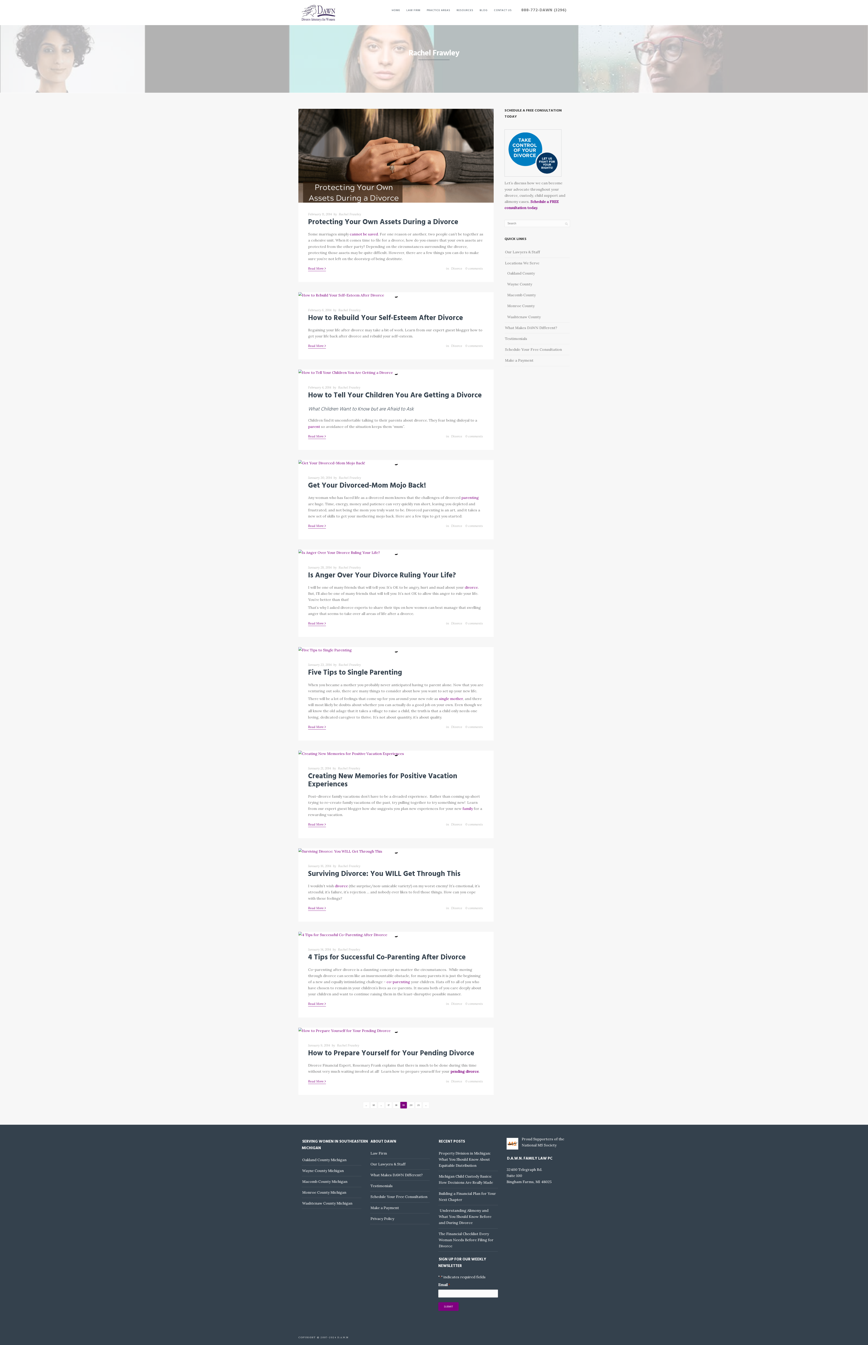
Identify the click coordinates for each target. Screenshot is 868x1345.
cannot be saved (364, 234)
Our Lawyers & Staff (522, 252)
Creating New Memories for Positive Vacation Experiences (382, 780)
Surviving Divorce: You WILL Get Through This (384, 874)
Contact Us (503, 10)
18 (396, 1105)
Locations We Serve (522, 263)
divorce (471, 587)
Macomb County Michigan (324, 1181)
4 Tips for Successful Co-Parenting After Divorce (387, 957)
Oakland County (521, 273)
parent (314, 426)
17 (389, 1105)
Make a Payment (519, 360)
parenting (470, 497)
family (467, 808)
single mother (451, 698)
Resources (465, 10)
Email (444, 1284)
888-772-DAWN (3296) (543, 10)
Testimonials (516, 338)
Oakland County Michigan (324, 1160)
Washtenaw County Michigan (327, 1203)
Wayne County (519, 284)
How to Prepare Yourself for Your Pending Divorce (391, 1053)
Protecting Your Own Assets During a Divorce (383, 222)
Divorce (456, 268)
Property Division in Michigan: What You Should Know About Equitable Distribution (465, 1159)
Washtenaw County (524, 317)
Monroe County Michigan (324, 1192)
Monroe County (521, 306)
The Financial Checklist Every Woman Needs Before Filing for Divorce (466, 1239)
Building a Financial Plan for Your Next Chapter (467, 1196)
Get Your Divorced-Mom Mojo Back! (367, 485)
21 (418, 1105)
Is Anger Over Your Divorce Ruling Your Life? (382, 575)
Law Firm (413, 10)
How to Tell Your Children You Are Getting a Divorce (395, 395)
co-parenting (398, 982)
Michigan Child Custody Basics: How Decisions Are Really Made (466, 1179)
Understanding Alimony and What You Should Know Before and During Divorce (465, 1216)
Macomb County (521, 295)
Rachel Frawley (350, 214)
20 (411, 1105)
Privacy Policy (382, 1218)
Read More (317, 268)
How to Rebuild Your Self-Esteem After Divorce (385, 318)
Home (396, 10)
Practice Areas (438, 10)
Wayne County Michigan (323, 1170)
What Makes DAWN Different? (531, 327)
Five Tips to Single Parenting (355, 672)
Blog (484, 10)
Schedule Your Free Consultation (533, 349)
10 (374, 1105)
